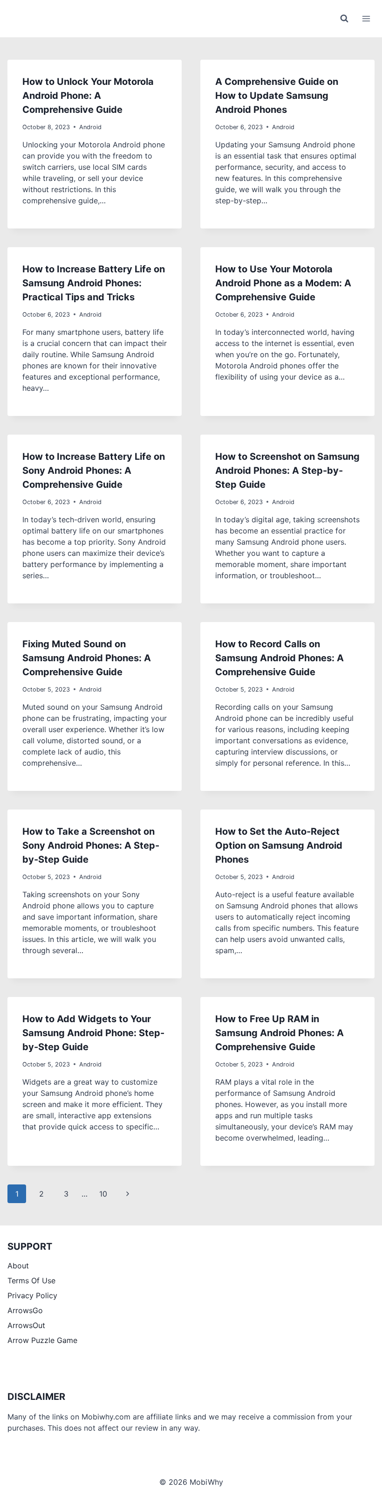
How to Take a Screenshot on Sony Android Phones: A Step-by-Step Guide (90, 845)
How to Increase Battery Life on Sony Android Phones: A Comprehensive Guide (93, 470)
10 (103, 1193)
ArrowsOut (26, 1325)
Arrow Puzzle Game (42, 1340)
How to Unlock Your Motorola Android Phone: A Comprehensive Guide (88, 95)
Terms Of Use (31, 1280)
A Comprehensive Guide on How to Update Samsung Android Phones (276, 95)
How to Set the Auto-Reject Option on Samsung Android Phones (278, 845)
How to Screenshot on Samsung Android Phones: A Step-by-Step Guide (287, 470)
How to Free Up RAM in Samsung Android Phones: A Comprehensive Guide (279, 1032)
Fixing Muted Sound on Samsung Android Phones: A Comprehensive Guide (86, 658)
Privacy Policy (32, 1295)
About (18, 1265)
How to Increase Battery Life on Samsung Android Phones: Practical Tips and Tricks (93, 283)
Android (90, 127)
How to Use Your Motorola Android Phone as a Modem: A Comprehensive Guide (283, 283)
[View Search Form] (344, 18)
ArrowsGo (25, 1310)
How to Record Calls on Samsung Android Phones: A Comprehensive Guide (279, 658)
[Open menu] (366, 18)
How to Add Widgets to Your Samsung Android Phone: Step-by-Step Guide (93, 1032)
